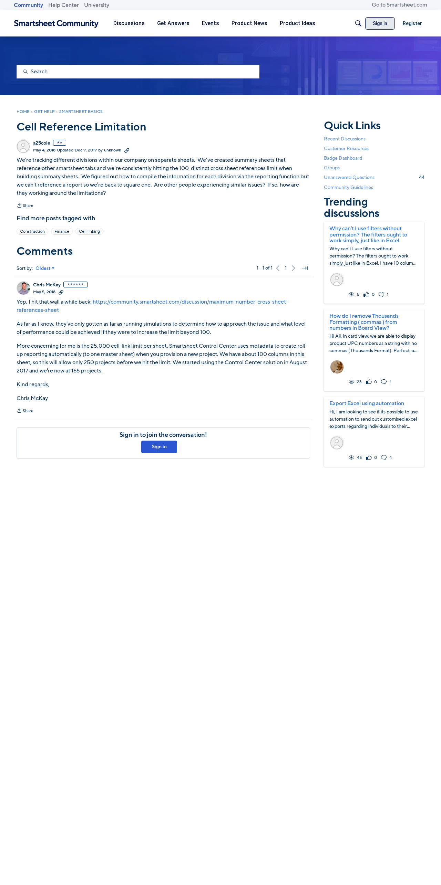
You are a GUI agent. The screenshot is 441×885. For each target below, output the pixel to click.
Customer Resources (346, 148)
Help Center (63, 5)
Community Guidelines (348, 187)
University (96, 5)
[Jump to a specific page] (304, 268)
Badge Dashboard (343, 158)
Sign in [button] (159, 446)
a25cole (41, 143)
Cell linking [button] (89, 231)
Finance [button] (61, 231)
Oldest (43, 268)
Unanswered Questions (374, 177)
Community (28, 5)
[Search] (358, 23)
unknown (112, 150)
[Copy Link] (127, 150)
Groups (332, 168)
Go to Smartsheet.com (399, 5)
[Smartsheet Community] (56, 23)
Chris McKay (47, 285)
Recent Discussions (345, 139)
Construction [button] (32, 231)
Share (25, 206)
